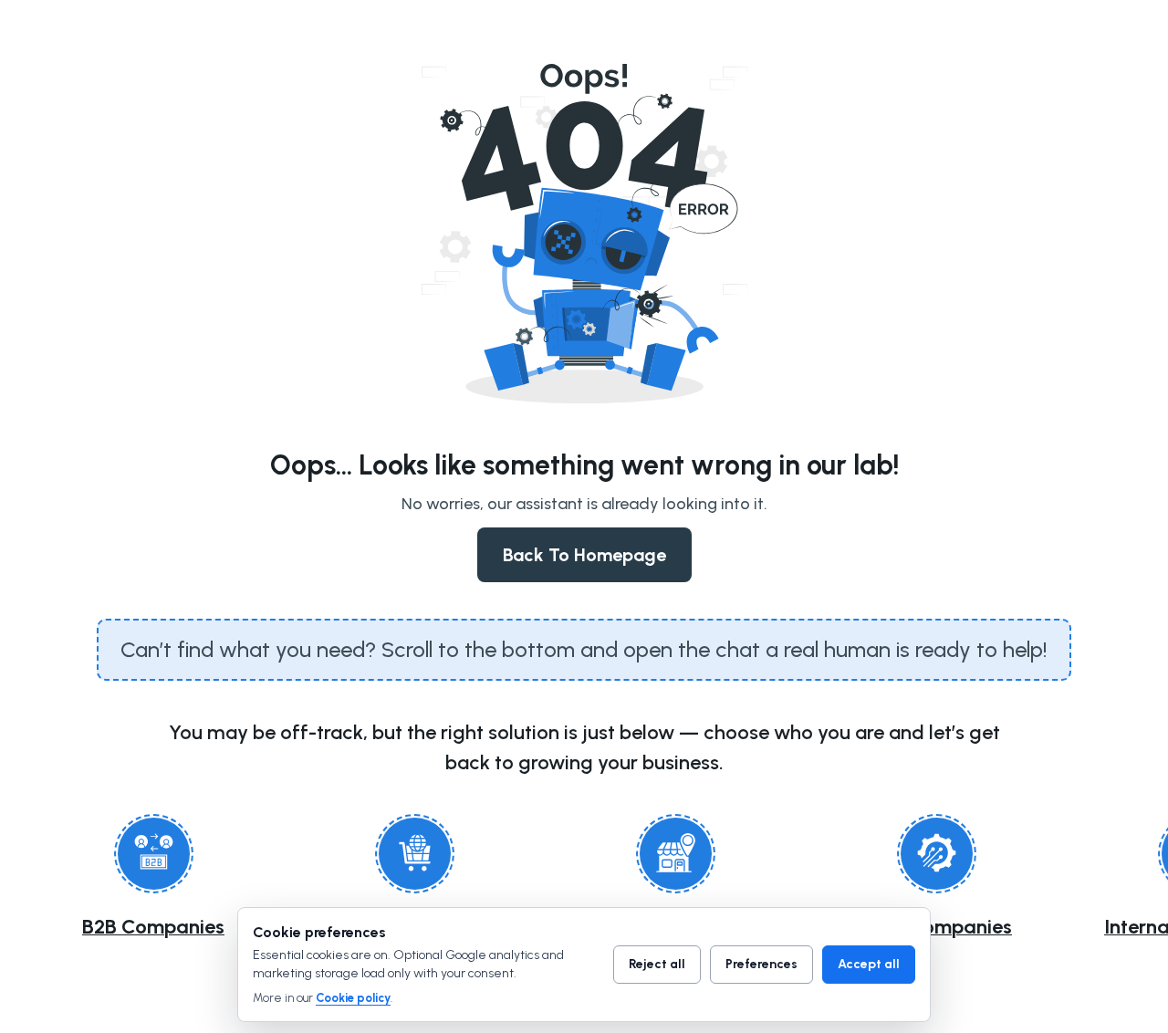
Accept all (869, 964)
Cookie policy (353, 998)
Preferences (761, 964)
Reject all (657, 964)
